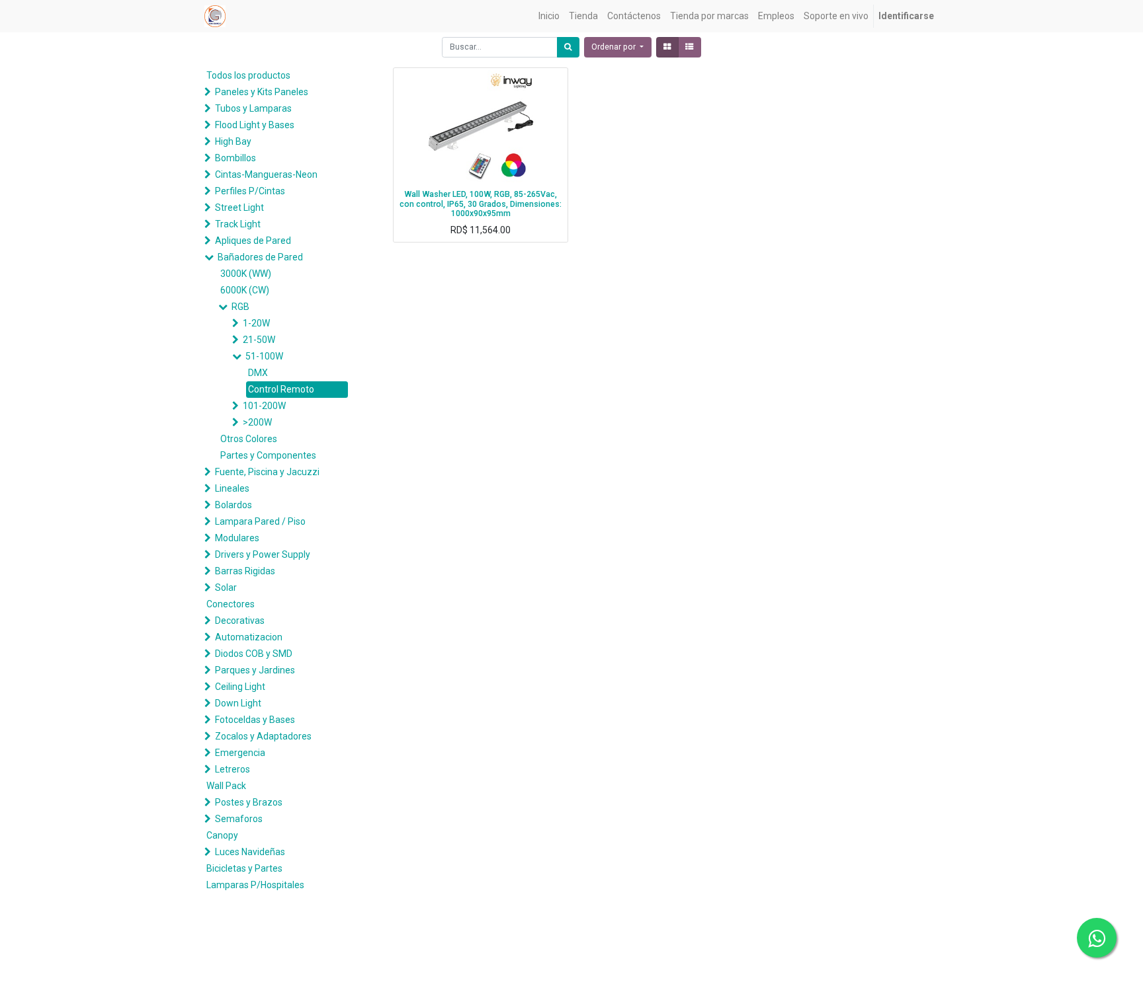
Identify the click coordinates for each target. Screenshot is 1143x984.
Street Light (239, 207)
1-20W (256, 323)
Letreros (232, 769)
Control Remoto (281, 389)
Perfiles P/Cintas (250, 191)
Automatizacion (248, 637)
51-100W (264, 356)
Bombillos (235, 158)
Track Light (238, 224)
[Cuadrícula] (667, 47)
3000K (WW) (245, 273)
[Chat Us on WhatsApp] (1097, 938)
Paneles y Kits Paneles (261, 92)
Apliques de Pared (253, 240)
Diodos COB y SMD (253, 653)
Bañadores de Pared (260, 257)
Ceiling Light (240, 686)
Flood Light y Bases (254, 125)
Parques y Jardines (255, 670)
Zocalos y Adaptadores (263, 736)
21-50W (259, 339)
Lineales (232, 488)
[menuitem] (549, 16)
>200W (257, 422)
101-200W (264, 405)
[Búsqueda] (568, 47)
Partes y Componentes (268, 455)
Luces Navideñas (250, 852)
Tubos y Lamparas (253, 108)
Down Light (238, 703)
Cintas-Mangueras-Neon (266, 174)
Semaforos (239, 819)
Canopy (222, 835)
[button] (618, 47)
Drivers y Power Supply (262, 554)
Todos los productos (248, 75)
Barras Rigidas (245, 571)
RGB (240, 306)
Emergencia (240, 752)
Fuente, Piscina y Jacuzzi (267, 472)
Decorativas (240, 620)
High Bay (233, 141)
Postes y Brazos (248, 802)
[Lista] (689, 47)
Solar (226, 587)
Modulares (237, 538)
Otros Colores (248, 439)
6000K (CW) (244, 290)
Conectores (230, 604)
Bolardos (233, 505)
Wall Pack (226, 785)
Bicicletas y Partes (244, 868)
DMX (258, 372)
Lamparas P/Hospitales (255, 885)
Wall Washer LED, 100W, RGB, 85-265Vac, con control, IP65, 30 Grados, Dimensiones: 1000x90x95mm (481, 204)
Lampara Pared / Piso (260, 521)
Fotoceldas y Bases (255, 719)
